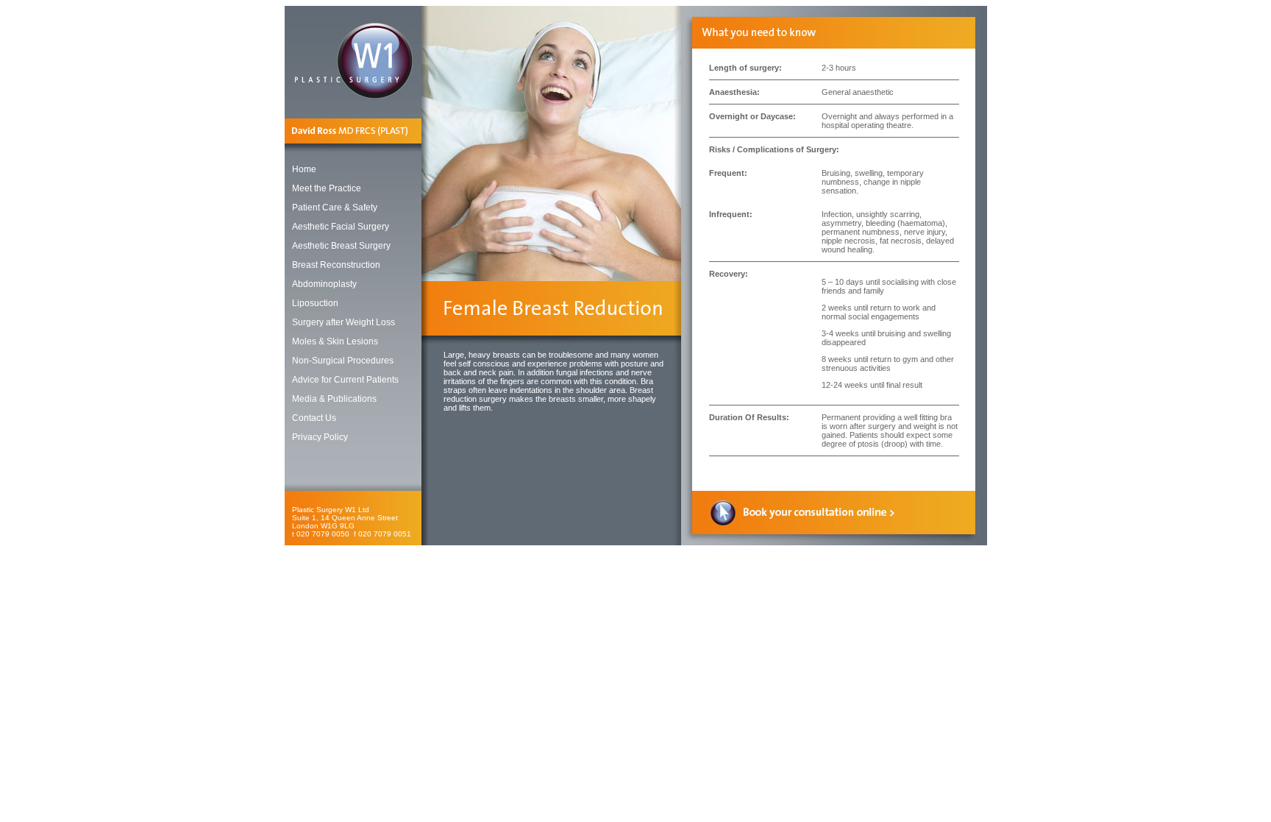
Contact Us (314, 418)
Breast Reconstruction (336, 265)
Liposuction (315, 303)
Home (304, 169)
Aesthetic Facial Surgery (340, 227)
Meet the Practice (326, 188)
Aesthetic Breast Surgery (341, 246)
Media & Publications (334, 399)
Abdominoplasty (324, 284)
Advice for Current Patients (345, 380)
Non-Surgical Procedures (343, 360)
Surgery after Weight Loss (343, 322)
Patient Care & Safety (334, 207)
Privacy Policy (320, 437)
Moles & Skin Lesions (335, 341)
